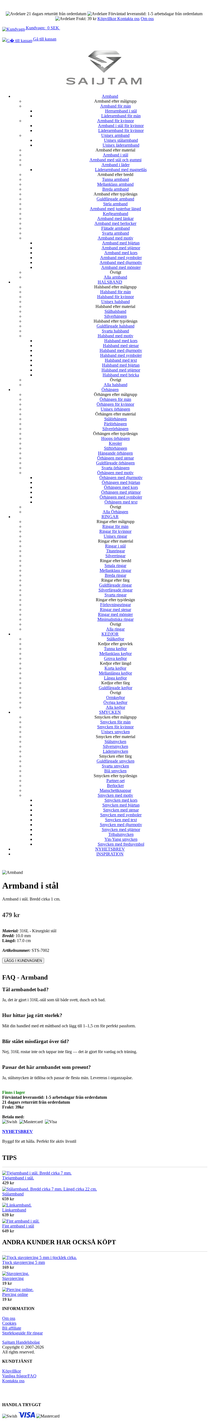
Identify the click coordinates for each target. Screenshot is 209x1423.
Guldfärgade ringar (115, 585)
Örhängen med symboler (121, 497)
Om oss (147, 18)
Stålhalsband (115, 311)
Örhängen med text (120, 502)
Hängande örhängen (115, 453)
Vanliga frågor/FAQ (19, 1376)
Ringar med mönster (115, 614)
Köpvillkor (107, 18)
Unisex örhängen (115, 409)
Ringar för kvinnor (115, 531)
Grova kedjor (115, 658)
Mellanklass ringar (115, 570)
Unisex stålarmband (121, 140)
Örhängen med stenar (115, 458)
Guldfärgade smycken (115, 761)
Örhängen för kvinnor (115, 404)
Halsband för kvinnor (115, 296)
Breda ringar (115, 575)
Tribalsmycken (121, 834)
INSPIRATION (110, 854)
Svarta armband (115, 233)
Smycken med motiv (115, 795)
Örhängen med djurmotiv (121, 477)
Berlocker (115, 785)
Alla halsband (115, 384)
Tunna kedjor (115, 648)
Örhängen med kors (121, 487)
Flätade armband (115, 228)
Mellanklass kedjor (115, 653)
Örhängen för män (115, 399)
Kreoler (115, 443)
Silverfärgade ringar (116, 590)
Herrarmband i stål (121, 111)
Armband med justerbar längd (115, 208)
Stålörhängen (115, 419)
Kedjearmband (115, 213)
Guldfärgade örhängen (115, 463)
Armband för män (115, 106)
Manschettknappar (115, 790)
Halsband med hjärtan (121, 365)
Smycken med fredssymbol (121, 844)
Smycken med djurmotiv (121, 824)
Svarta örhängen (116, 467)
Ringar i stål (115, 546)
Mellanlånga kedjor (115, 673)
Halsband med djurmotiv (121, 350)
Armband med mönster (121, 267)
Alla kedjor (115, 707)
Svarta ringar (115, 595)
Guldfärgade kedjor (115, 687)
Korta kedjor (115, 668)
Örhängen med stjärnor (121, 492)
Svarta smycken (115, 766)
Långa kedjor (115, 678)
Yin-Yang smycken (120, 839)
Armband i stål (115, 155)
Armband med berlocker (115, 223)
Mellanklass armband (115, 184)
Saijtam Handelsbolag (21, 1342)
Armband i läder (116, 164)
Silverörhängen (115, 428)
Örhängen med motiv (115, 472)
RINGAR (110, 516)
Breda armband (115, 189)
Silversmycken (115, 746)
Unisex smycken (115, 731)
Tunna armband (115, 179)
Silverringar (115, 555)
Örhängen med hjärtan (121, 482)
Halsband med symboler (121, 355)
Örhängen (110, 389)
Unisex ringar (115, 536)
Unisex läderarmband (121, 145)
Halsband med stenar (121, 345)
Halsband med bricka (121, 375)
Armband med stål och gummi (116, 160)
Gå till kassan (44, 39)
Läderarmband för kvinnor (121, 130)
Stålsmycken (115, 741)
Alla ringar (115, 629)
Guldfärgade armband (115, 199)
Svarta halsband (115, 331)
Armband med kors (120, 252)
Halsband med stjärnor (121, 370)
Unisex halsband (115, 301)
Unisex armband (115, 135)
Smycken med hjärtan (121, 805)
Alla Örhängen (115, 511)
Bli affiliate (11, 1328)
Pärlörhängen (115, 423)
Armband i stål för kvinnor (121, 125)
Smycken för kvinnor (115, 727)
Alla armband (115, 277)
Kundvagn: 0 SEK (42, 28)
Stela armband (115, 204)
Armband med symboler (121, 257)
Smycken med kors (120, 800)
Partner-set (115, 780)
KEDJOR (110, 634)
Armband (110, 96)
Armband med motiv (115, 238)
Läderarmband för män (121, 116)
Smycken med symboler (121, 815)
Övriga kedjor (115, 702)
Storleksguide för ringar (22, 1333)
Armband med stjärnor (121, 247)
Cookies (9, 1323)
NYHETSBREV (110, 849)
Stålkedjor (115, 639)
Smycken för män (115, 722)
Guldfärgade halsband (115, 326)
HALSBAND (110, 282)
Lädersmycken (115, 751)
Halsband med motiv (115, 335)
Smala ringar (115, 565)
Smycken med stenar (121, 810)
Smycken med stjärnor (121, 829)
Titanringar (115, 551)
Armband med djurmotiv (121, 262)
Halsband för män (115, 291)
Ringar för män (115, 526)
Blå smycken (115, 771)
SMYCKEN (110, 712)
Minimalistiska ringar (115, 619)
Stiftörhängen (115, 448)
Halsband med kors (120, 340)
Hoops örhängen (115, 438)
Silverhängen (115, 316)
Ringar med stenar (115, 609)
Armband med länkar (115, 218)
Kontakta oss (128, 18)
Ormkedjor (115, 697)
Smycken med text (121, 819)
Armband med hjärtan (121, 243)
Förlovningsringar (115, 604)
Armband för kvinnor (115, 120)
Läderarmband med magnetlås (121, 169)
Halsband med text (121, 360)
